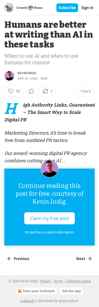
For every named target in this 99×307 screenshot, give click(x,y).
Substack (27, 300)
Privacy (45, 281)
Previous (21, 258)
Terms (58, 281)
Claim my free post (49, 218)
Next (80, 258)
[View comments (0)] (31, 91)
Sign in (87, 7)
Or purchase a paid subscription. (49, 232)
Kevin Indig (27, 73)
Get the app (71, 291)
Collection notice (78, 281)
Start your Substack (39, 291)
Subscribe (67, 7)
